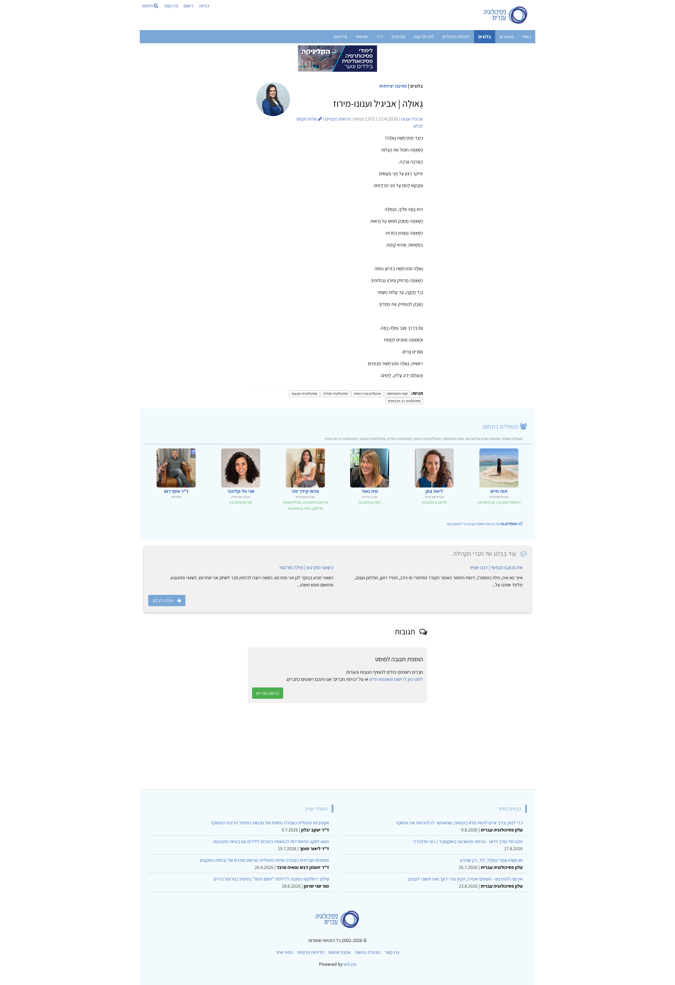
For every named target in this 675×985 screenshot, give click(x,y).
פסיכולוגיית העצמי (304, 393)
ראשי (526, 37)
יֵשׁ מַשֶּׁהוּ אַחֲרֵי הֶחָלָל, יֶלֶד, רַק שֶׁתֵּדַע (491, 860)
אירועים (340, 37)
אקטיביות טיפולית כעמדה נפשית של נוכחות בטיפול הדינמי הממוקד (269, 823)
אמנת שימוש (340, 952)
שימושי (362, 37)
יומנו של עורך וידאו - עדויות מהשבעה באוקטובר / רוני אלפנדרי (468, 841)
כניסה (204, 6)
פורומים (398, 37)
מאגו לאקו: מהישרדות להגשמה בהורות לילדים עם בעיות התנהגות (271, 841)
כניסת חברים (267, 693)
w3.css (350, 964)
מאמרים (506, 37)
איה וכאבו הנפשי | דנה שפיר (496, 567)
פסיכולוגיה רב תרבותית (404, 400)
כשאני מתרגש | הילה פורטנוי (306, 567)
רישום (189, 6)
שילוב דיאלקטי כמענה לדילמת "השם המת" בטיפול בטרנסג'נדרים (271, 879)
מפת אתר (284, 952)
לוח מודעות (424, 37)
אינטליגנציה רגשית (367, 393)
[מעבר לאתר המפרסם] (337, 58)
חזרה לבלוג (162, 600)
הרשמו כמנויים (338, 119)
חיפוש (148, 6)
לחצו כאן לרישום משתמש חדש (396, 679)
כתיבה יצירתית (393, 86)
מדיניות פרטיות (310, 952)
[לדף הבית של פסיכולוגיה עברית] (505, 15)
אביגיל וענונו (412, 119)
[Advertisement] (373, 746)
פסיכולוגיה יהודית (335, 393)
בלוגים (484, 37)
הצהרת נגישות (367, 952)
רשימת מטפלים (456, 37)
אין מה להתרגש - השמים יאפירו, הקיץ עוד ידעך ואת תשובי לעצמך (465, 879)
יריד (379, 37)
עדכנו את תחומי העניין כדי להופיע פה (482, 523)
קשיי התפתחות (397, 393)
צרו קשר (170, 6)
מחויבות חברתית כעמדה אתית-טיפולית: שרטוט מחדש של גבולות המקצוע (264, 860)
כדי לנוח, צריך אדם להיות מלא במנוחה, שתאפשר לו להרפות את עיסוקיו (459, 823)
